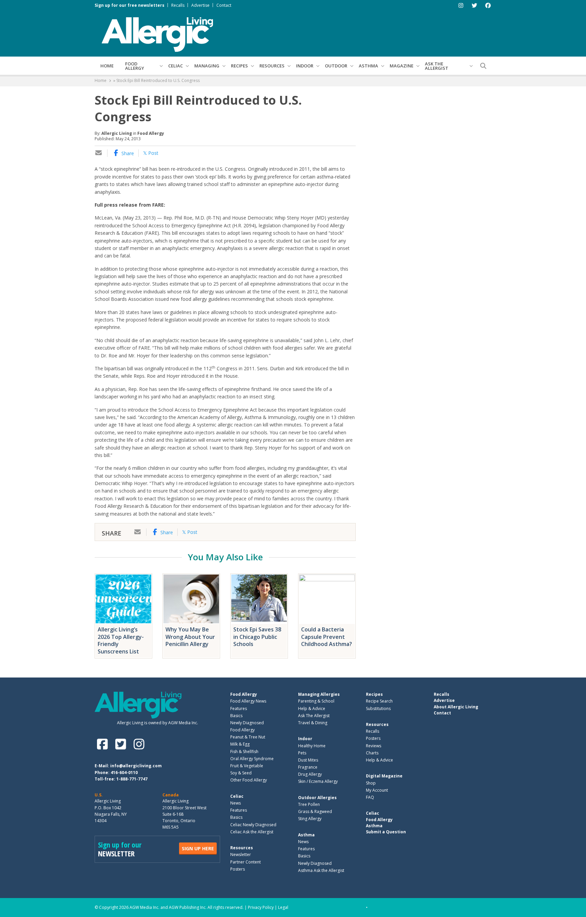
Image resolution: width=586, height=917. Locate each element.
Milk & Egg (240, 744)
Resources (272, 66)
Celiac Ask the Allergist (251, 832)
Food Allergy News (248, 701)
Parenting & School (316, 701)
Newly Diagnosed (247, 723)
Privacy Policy (261, 907)
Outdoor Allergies (317, 797)
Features (238, 708)
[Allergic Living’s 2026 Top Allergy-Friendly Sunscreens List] (123, 599)
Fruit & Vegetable (246, 766)
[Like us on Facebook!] (104, 744)
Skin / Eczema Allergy (318, 781)
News (235, 803)
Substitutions (378, 708)
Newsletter (240, 854)
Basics (236, 715)
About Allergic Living (456, 707)
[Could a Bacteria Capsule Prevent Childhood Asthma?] (327, 599)
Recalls (177, 5)
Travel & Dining (312, 723)
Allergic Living (116, 133)
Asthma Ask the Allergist (321, 870)
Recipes (239, 66)
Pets (302, 753)
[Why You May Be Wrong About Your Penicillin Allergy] (191, 599)
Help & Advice (311, 708)
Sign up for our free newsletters (129, 5)
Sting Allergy (309, 818)
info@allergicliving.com (136, 766)
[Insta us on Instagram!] (138, 744)
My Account (377, 790)
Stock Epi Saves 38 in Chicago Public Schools (257, 637)
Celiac (175, 66)
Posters (237, 869)
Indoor (304, 66)
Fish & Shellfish (244, 751)
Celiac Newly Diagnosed (253, 825)
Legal (283, 907)
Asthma (368, 66)
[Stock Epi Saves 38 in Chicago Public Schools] (259, 599)
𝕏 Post (150, 153)
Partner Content (245, 862)
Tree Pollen (309, 804)
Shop (371, 783)
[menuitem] (107, 66)
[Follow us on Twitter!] (122, 744)
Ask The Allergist (314, 715)
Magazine (401, 66)
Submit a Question (386, 832)
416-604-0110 (124, 772)
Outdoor (336, 66)
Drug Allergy (310, 774)
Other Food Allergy (248, 780)
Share (127, 153)
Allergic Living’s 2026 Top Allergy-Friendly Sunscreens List (121, 640)
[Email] (99, 153)
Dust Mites (308, 760)
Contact (223, 5)
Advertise (200, 5)
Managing (206, 66)
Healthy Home (312, 746)
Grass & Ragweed (315, 811)
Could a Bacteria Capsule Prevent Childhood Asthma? (326, 637)
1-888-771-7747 (132, 779)
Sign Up (198, 848)
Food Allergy (134, 66)
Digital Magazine (384, 776)
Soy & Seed (241, 773)
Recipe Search (379, 701)
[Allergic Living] (157, 34)
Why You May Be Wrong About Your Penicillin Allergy (190, 637)
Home (107, 66)
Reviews (373, 746)
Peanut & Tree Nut (247, 737)
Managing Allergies (319, 694)
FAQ (370, 797)
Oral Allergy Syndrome (252, 759)
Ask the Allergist (436, 66)
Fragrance (307, 767)
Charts (372, 753)
